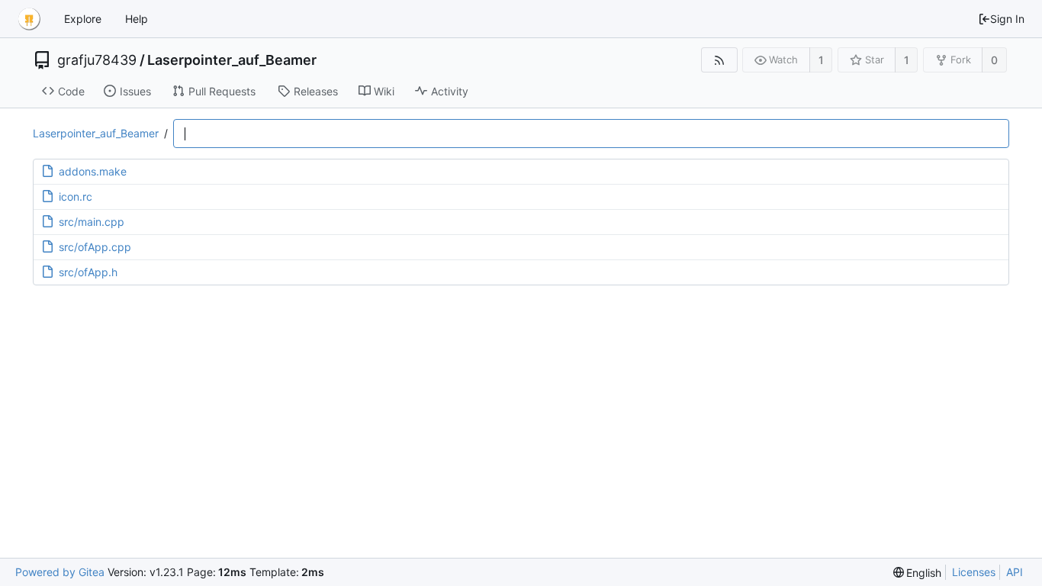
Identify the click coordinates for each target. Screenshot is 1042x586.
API (1014, 571)
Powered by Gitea (60, 571)
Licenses (973, 571)
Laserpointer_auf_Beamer (232, 60)
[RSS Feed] (719, 59)
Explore (82, 18)
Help (136, 18)
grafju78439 (97, 60)
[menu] (917, 572)
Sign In (1007, 18)
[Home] (29, 19)
